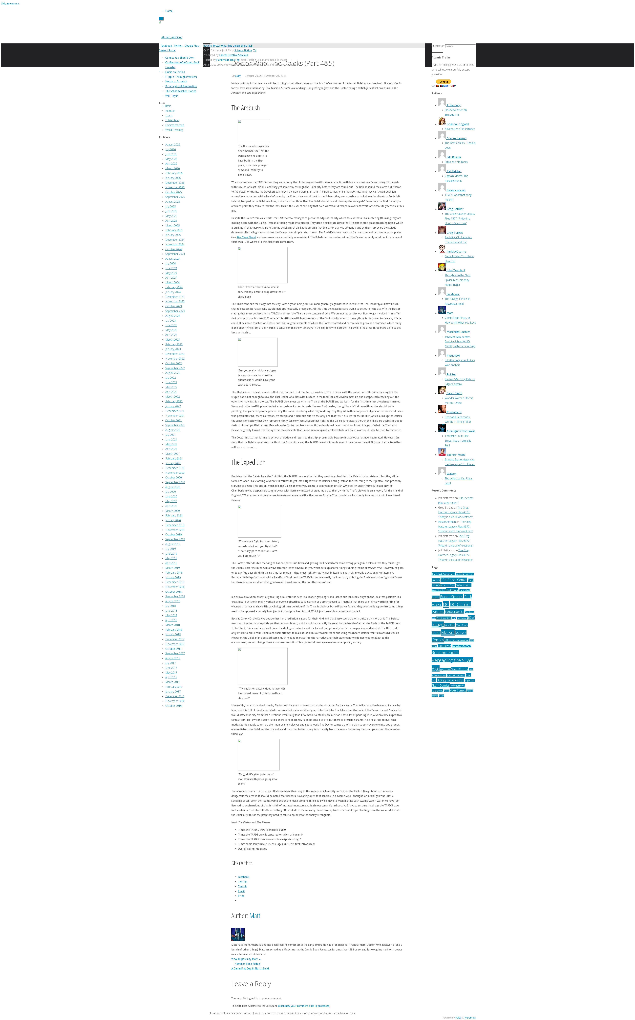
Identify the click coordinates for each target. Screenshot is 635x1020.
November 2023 (175, 301)
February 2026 (174, 173)
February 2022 (174, 401)
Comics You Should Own (179, 57)
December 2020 (174, 468)
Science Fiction (243, 50)
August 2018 (172, 601)
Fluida (458, 1017)
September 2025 (175, 197)
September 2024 (175, 254)
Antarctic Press (447, 585)
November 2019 (175, 530)
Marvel (448, 632)
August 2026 (172, 144)
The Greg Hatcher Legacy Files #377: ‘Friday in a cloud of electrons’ (460, 218)
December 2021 (174, 411)
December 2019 (174, 525)
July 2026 (170, 149)
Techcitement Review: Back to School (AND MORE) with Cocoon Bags (460, 341)
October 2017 (173, 649)
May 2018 (171, 615)
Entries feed (172, 120)
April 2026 (171, 163)
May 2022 (171, 387)
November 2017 (175, 644)
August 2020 (172, 487)
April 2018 (171, 620)
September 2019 (175, 539)
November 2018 (175, 587)
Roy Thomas (445, 669)
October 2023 (173, 306)
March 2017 (172, 682)
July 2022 (170, 377)
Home (168, 106)
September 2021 (175, 425)
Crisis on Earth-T (175, 72)
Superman (470, 680)
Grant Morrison (443, 618)
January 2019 (173, 577)
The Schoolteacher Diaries (180, 91)
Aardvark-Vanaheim (443, 574)
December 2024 (174, 239)
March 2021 (172, 453)
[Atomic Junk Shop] (170, 37)
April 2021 (171, 449)
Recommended (445, 652)
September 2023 (175, 311)
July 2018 (170, 606)
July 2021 (170, 435)
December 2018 (174, 582)
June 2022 (171, 382)
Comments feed (174, 125)
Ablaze (459, 574)
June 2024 (171, 268)
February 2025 (174, 230)
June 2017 (171, 668)
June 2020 (171, 496)
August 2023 (172, 316)
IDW (471, 617)
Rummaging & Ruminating (181, 86)
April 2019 (171, 563)
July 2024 (170, 263)
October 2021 (173, 420)
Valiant (446, 691)
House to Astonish (176, 81)
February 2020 (174, 515)
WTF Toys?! (171, 95)
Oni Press (444, 646)
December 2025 (174, 182)
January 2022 (173, 406)
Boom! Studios (451, 596)
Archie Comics (463, 585)
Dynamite (438, 612)
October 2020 (173, 477)
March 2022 (172, 396)
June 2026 (171, 154)
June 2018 (171, 610)
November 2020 (175, 472)
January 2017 (173, 691)
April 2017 (171, 677)
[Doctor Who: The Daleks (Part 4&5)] (231, 45)
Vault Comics (458, 690)
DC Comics (460, 604)
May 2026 (171, 159)
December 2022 (174, 354)
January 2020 (173, 520)
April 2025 (171, 220)
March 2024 (172, 282)
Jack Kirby (449, 625)
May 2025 (171, 216)
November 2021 (175, 416)
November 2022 (175, 358)
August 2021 (172, 430)
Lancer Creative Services (233, 55)
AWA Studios (439, 590)
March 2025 (172, 225)
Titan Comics (441, 685)
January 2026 (173, 178)
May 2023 (171, 330)
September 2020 (175, 482)
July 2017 (170, 663)
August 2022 (172, 373)
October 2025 (173, 192)
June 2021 (171, 439)
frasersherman (447, 522)
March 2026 (172, 168)
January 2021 (173, 463)
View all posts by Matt (246, 959)
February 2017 (174, 687)
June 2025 (171, 211)
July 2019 (170, 549)
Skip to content (10, 3)
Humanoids (462, 618)
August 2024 (172, 258)
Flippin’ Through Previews (181, 76)
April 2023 (171, 335)
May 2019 (171, 558)
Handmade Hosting (227, 59)
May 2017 (171, 672)
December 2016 (174, 696)
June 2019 (171, 553)
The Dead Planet (246, 237)
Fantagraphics (454, 611)
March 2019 (172, 568)
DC (446, 604)
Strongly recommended (450, 680)
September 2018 (175, 596)
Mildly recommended (456, 640)
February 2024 (174, 287)
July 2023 (170, 320)
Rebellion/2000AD (461, 646)
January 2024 (173, 292)
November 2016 (175, 701)
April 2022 (171, 392)
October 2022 (173, 363)
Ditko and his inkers (456, 162)
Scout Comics (459, 669)
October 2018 (173, 591)
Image (438, 624)
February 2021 (174, 458)
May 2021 (171, 444)
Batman (452, 590)
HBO (454, 618)
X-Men (441, 695)
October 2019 (173, 534)
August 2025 (172, 201)
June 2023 (171, 325)
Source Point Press (456, 675)
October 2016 (173, 706)
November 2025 (175, 187)
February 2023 (174, 344)
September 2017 (175, 653)
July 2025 (170, 206)
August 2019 (172, 544)
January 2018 (173, 634)
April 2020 (171, 506)
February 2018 (174, 629)
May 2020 (171, 501)
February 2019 (174, 572)
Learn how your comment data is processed (304, 1005)
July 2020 (170, 491)
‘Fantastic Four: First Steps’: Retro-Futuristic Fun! (458, 440)
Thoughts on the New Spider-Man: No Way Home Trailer (457, 280)
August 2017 (172, 658)
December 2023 (174, 297)
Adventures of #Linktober (460, 129)
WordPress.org (174, 130)
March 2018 (172, 625)
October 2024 (173, 249)
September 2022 (175, 368)
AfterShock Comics (454, 580)
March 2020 (172, 511)
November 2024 (175, 244)
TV (254, 50)
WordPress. (470, 1017)
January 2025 (173, 235)
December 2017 (174, 639)
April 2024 (171, 277)
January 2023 (173, 349)
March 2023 (172, 339)
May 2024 (171, 273)
